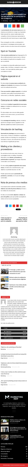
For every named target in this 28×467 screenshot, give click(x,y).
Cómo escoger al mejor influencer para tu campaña (6, 219)
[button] (26, 2)
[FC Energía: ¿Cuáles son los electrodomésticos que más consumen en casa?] (5, 271)
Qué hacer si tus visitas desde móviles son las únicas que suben (17, 286)
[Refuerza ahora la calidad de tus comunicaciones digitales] (5, 279)
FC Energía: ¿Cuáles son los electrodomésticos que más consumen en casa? (17, 271)
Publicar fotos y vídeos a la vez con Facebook (17, 420)
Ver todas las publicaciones (7, 323)
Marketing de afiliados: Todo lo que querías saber (21, 219)
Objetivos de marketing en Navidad (11, 347)
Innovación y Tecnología (7, 458)
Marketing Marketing (6, 367)
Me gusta (23, 328)
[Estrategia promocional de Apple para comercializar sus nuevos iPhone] (5, 429)
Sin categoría (4, 456)
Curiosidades (4, 453)
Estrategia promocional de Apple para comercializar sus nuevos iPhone (18, 429)
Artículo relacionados (9, 262)
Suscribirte (23, 338)
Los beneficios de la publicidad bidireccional (17, 436)
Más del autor (6, 265)
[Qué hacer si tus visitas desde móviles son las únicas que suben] (5, 286)
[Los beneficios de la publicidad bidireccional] (5, 437)
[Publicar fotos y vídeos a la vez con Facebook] (5, 422)
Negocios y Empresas (6, 449)
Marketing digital (5, 451)
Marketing (5, 20)
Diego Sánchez (4, 358)
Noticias (3, 11)
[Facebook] (14, 410)
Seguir (24, 331)
